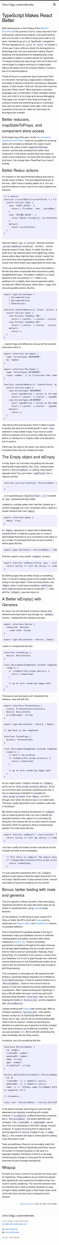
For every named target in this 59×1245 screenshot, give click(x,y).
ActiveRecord (41, 923)
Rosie (26, 1008)
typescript (26, 1204)
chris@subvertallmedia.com (14, 1223)
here (31, 277)
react (32, 1204)
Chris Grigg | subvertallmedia (17, 4)
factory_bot (19, 941)
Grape (39, 920)
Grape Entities (23, 923)
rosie (36, 908)
